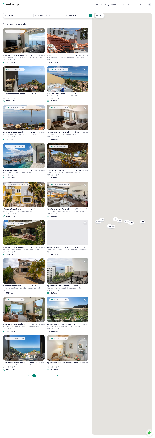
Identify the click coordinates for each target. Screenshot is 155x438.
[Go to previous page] (28, 376)
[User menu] (148, 5)
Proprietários (127, 5)
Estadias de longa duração (106, 5)
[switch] (41, 31)
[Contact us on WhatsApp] (149, 432)
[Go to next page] (63, 376)
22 (58, 376)
